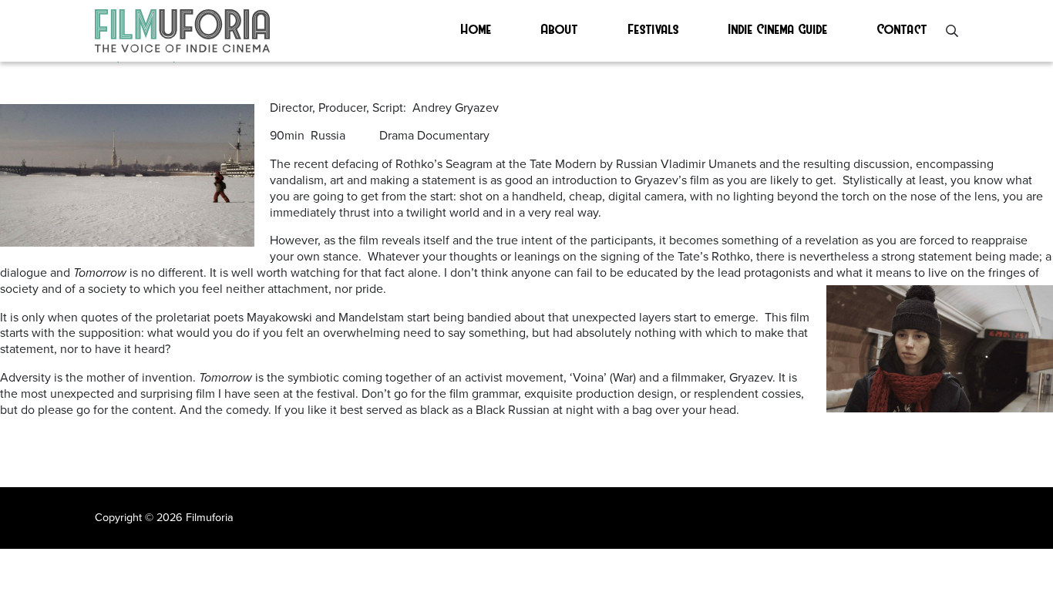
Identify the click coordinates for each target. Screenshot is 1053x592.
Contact (902, 28)
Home (476, 28)
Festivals (653, 28)
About (559, 28)
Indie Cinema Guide (778, 28)
